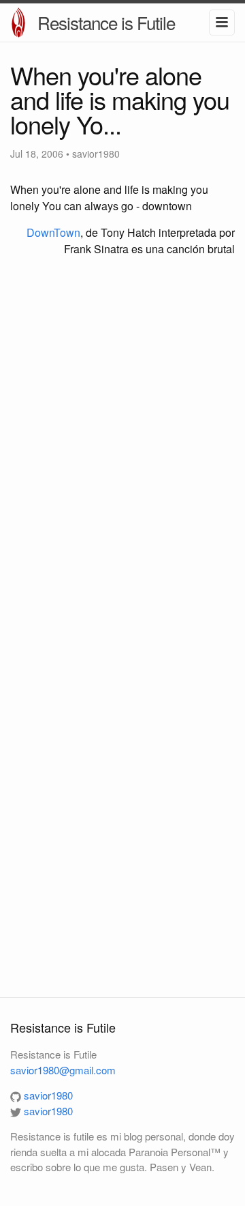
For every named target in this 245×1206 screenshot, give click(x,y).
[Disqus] (122, 448)
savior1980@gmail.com (63, 1070)
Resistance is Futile (106, 22)
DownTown (53, 232)
